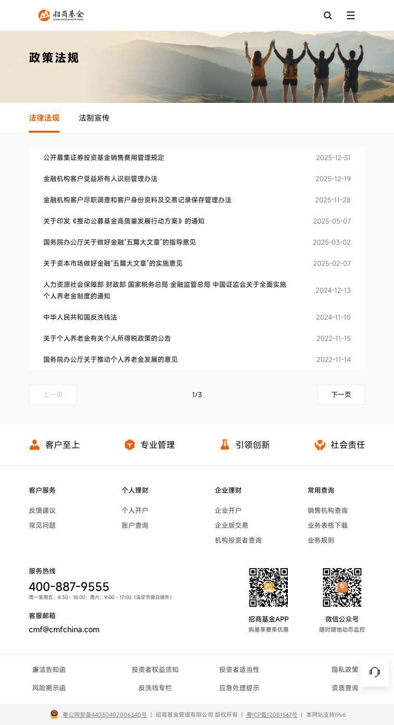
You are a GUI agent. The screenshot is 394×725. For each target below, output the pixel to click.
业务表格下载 (328, 525)
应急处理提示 (239, 687)
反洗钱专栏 (155, 687)
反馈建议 (42, 510)
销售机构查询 (328, 510)
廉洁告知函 (49, 669)
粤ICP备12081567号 (271, 714)
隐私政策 (345, 669)
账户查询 (135, 525)
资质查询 (345, 687)
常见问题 (42, 525)
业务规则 (321, 540)
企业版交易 (231, 525)
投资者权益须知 (155, 669)
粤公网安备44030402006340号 (104, 714)
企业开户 (228, 510)
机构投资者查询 (238, 540)
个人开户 (135, 510)
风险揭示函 (49, 687)
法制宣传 (94, 117)
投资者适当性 (239, 669)
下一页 (341, 394)
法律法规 (44, 117)
